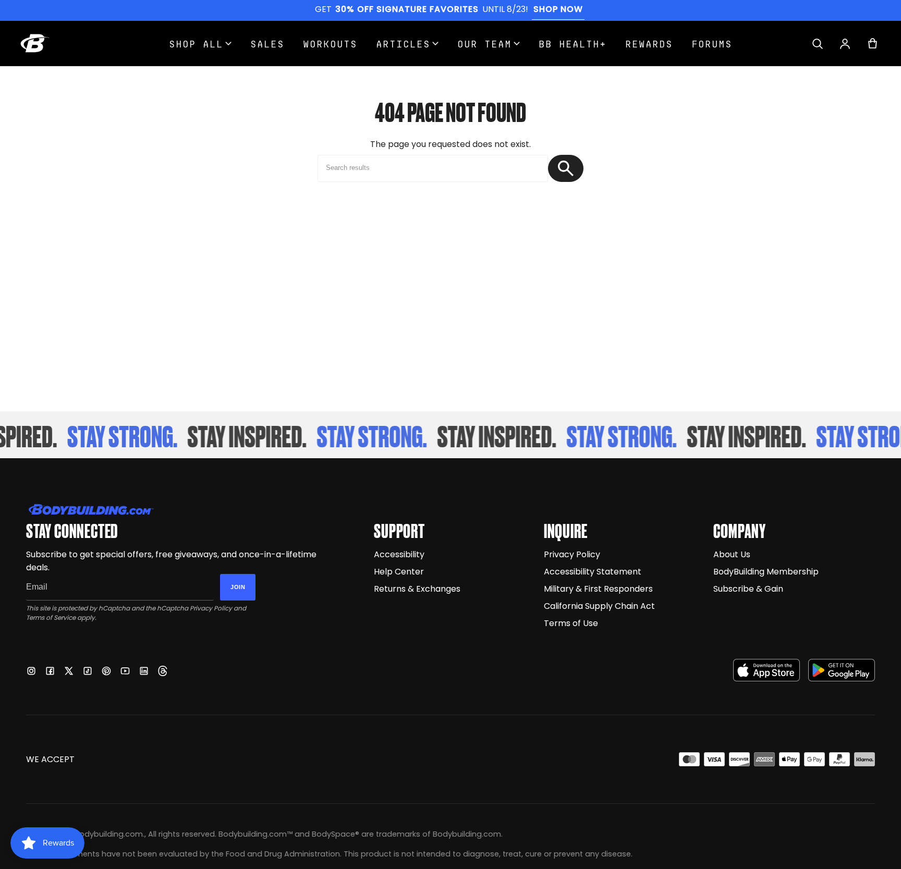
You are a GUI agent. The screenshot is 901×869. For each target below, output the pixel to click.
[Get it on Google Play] (841, 670)
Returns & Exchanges (417, 589)
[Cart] (872, 43)
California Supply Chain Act (599, 606)
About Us (731, 554)
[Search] (817, 43)
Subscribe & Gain (748, 589)
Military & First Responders (598, 589)
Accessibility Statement (592, 572)
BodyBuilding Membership (766, 572)
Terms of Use (571, 623)
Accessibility (399, 554)
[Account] (845, 43)
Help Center (399, 572)
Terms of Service (51, 617)
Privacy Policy (211, 608)
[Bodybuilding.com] (35, 43)
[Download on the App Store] (766, 670)
